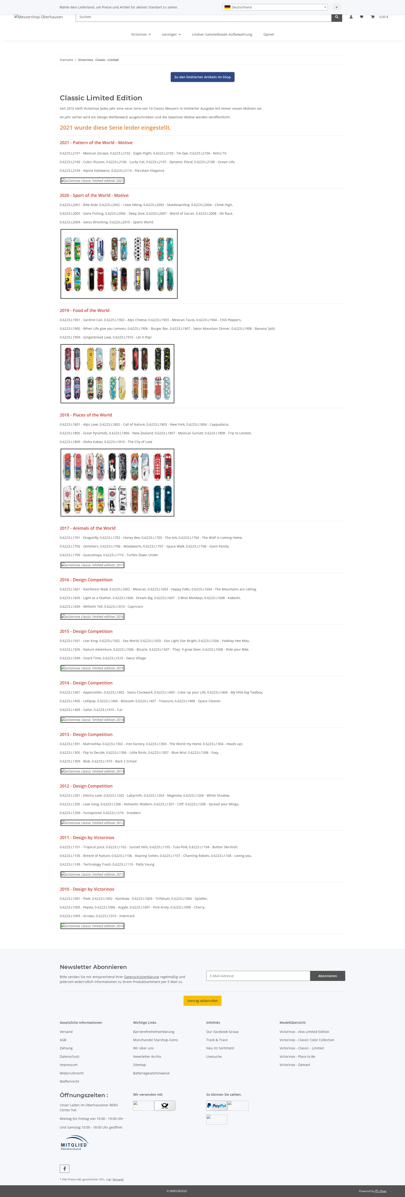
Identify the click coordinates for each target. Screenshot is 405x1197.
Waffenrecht (69, 1081)
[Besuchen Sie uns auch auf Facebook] (64, 1169)
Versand (66, 1031)
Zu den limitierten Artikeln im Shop (202, 77)
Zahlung (66, 1048)
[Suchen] (336, 17)
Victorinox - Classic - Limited (302, 1048)
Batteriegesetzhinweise (151, 1073)
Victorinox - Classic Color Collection (307, 1040)
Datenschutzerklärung (141, 977)
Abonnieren (327, 976)
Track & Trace (217, 1040)
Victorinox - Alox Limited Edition (304, 1031)
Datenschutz (69, 1056)
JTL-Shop (380, 1191)
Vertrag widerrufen (202, 1000)
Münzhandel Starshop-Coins (155, 1040)
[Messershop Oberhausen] (38, 16)
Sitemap (139, 1064)
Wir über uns (143, 1048)
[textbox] (275, 7)
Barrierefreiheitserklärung (153, 1031)
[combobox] (275, 7)
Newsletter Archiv (147, 1056)
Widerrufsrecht (72, 1073)
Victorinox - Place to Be (297, 1056)
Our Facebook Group (222, 1031)
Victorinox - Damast (295, 1064)
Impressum (69, 1064)
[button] (351, 17)
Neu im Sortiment (220, 1048)
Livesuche (214, 1056)
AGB (63, 1040)
